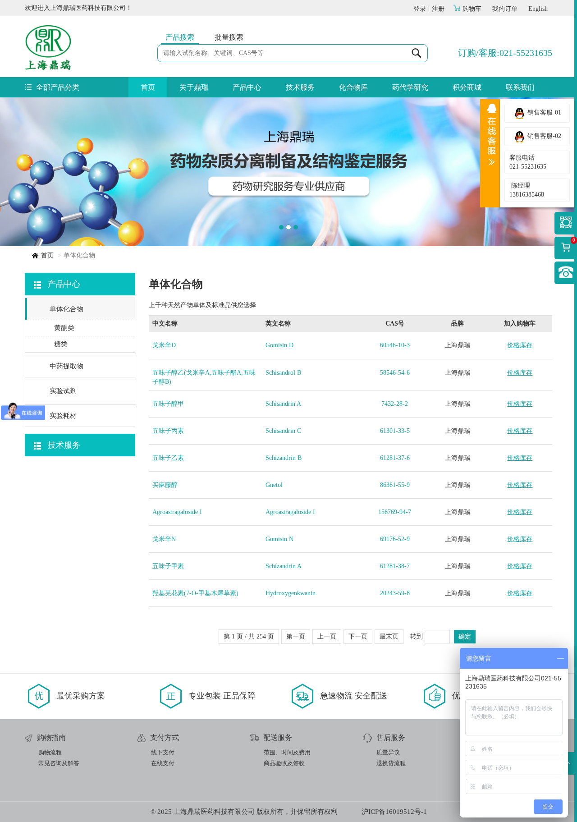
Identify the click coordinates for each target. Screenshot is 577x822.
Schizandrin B (284, 458)
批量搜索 (229, 37)
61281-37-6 (395, 458)
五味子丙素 (168, 430)
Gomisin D (279, 345)
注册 (438, 8)
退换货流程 (391, 763)
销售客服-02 (543, 136)
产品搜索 (179, 37)
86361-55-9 (395, 485)
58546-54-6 (395, 372)
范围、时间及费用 (287, 752)
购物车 (472, 8)
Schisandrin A (283, 403)
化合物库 (353, 87)
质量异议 (388, 752)
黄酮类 (64, 327)
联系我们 (520, 87)
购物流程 (50, 752)
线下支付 (162, 752)
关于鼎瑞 (193, 87)
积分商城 (467, 87)
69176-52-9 (395, 539)
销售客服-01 (543, 112)
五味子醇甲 (168, 403)
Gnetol (274, 485)
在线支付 (162, 763)
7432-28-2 (394, 403)
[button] (43, 171)
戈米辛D (164, 345)
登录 (419, 8)
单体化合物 (66, 308)
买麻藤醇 (165, 485)
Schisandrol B (283, 372)
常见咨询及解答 (58, 763)
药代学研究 (410, 87)
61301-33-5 (395, 430)
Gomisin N (279, 539)
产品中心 (247, 87)
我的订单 (504, 8)
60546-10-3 (395, 345)
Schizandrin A (284, 566)
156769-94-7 (394, 512)
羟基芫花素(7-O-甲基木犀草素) (195, 593)
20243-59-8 (395, 593)
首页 (148, 87)
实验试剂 (63, 391)
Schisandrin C (283, 430)
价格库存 (519, 345)
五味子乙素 (168, 458)
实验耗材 (63, 415)
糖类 (61, 344)
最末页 (389, 636)
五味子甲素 (168, 566)
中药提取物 (66, 366)
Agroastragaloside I (177, 512)
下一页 (357, 636)
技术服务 (300, 87)
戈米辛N (164, 539)
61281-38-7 (395, 566)
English (538, 8)
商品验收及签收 (284, 763)
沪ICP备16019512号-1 (394, 811)
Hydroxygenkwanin (291, 593)
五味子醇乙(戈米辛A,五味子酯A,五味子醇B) (204, 377)
